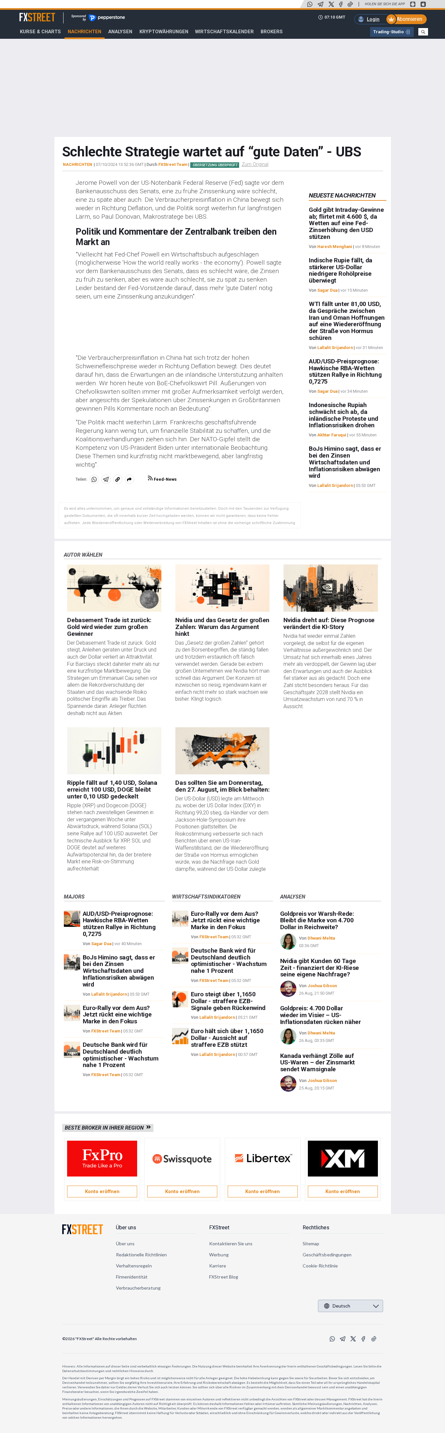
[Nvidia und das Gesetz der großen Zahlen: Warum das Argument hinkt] (222, 588)
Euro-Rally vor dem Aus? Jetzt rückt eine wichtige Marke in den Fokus (117, 1014)
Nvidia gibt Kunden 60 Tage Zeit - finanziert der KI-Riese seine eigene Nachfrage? (319, 967)
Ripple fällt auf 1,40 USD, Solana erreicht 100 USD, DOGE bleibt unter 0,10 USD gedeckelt (112, 789)
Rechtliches (316, 1227)
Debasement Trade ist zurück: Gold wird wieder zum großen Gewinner (109, 626)
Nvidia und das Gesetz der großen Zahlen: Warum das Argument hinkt (222, 626)
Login (373, 19)
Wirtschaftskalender (224, 32)
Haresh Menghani (334, 246)
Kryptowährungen (163, 32)
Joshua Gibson (322, 985)
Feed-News (165, 479)
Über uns (126, 1227)
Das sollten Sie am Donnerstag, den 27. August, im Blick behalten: (222, 786)
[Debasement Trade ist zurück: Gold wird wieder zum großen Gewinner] (114, 588)
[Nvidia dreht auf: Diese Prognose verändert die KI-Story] (330, 588)
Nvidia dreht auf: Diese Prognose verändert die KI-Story (329, 623)
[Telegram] (320, 4)
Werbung (219, 1254)
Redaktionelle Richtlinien (141, 1254)
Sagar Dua (327, 290)
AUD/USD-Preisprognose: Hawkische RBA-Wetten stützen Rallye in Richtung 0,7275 (345, 371)
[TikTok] (350, 4)
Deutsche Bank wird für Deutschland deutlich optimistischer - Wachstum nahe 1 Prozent (121, 1055)
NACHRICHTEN (77, 164)
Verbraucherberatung (138, 1288)
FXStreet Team (172, 164)
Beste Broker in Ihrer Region (105, 1128)
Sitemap (311, 1243)
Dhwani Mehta (321, 938)
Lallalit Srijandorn (335, 347)
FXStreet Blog (223, 1276)
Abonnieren (409, 19)
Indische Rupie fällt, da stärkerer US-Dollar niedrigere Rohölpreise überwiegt (340, 270)
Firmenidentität (132, 1276)
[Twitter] (331, 4)
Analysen (120, 32)
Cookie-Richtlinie (320, 1265)
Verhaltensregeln (134, 1265)
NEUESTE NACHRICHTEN (342, 195)
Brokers (272, 32)
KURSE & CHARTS (40, 32)
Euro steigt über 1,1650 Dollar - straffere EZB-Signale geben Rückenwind (228, 1001)
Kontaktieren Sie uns (230, 1243)
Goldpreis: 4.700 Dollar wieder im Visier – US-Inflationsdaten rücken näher (320, 1015)
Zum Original (255, 164)
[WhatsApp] (309, 4)
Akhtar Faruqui (331, 434)
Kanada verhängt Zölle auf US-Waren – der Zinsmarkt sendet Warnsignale (317, 1062)
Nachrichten (84, 32)
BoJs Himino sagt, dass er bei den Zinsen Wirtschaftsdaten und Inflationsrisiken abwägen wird (345, 462)
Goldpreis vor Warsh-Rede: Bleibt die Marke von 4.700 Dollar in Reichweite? (317, 920)
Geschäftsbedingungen (327, 1254)
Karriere (217, 1265)
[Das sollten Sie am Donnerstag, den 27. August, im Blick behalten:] (222, 750)
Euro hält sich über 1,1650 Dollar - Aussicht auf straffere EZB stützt (227, 1037)
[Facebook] (340, 4)
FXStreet (29, 13)
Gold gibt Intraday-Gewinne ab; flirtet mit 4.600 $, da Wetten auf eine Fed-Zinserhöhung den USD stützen (346, 223)
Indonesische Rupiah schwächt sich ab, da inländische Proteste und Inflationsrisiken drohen (343, 415)
